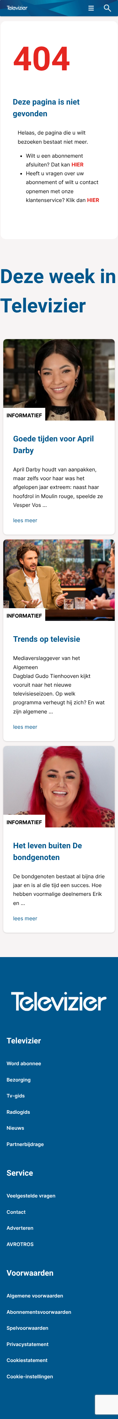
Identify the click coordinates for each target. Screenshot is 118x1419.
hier (77, 164)
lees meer (25, 520)
